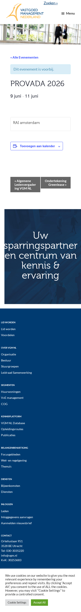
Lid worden (8, 329)
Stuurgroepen (10, 366)
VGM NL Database (13, 423)
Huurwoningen (11, 391)
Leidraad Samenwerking (16, 372)
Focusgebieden (10, 454)
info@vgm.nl (9, 555)
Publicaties (8, 435)
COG (4, 404)
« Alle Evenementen (24, 57)
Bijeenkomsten (10, 485)
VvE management (12, 397)
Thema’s (6, 466)
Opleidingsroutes (12, 429)
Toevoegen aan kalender (37, 146)
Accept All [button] (39, 602)
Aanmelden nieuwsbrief (16, 523)
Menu (70, 13)
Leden (5, 511)
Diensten (7, 491)
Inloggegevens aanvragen (17, 517)
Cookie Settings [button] (17, 602)
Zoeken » (51, 3)
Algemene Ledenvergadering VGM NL (25, 184)
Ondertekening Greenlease (55, 182)
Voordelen (8, 335)
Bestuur (6, 360)
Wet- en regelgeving (14, 460)
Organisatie (8, 354)
